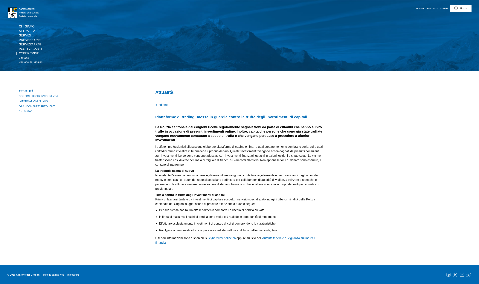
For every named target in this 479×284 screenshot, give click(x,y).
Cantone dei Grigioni (31, 62)
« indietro (161, 104)
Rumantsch (432, 8)
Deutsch (420, 8)
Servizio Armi (30, 44)
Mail (462, 275)
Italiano (444, 8)
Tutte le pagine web (53, 274)
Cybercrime (29, 53)
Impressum (73, 274)
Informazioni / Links (33, 101)
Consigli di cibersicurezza (38, 96)
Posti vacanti (30, 48)
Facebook (448, 275)
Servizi (25, 35)
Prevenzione (30, 40)
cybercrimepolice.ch (222, 238)
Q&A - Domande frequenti (37, 106)
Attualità (27, 31)
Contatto (24, 57)
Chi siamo (26, 26)
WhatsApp (469, 275)
